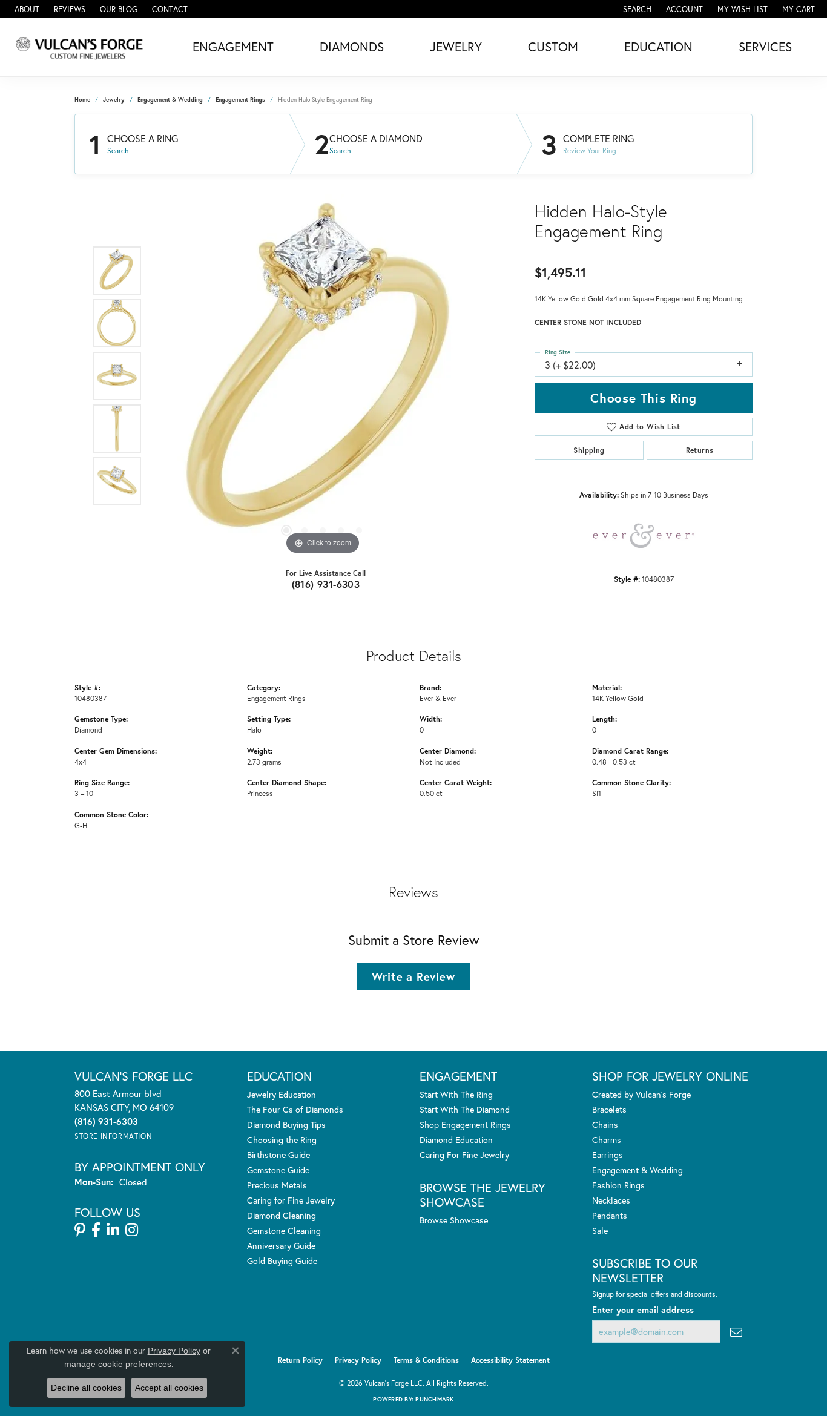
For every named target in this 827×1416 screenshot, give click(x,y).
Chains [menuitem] (605, 1124)
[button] (636, 9)
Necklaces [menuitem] (611, 1200)
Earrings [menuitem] (607, 1155)
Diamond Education (456, 1139)
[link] (25, 9)
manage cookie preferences (117, 1364)
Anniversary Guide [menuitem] (281, 1245)
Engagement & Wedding (170, 100)
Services (765, 46)
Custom (553, 46)
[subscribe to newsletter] (736, 1331)
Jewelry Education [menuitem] (281, 1094)
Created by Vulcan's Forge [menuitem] (641, 1094)
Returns (700, 450)
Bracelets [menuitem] (609, 1109)
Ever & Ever (438, 698)
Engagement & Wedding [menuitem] (637, 1170)
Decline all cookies (86, 1387)
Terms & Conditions (426, 1360)
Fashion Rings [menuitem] (618, 1185)
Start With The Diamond (465, 1109)
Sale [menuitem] (600, 1230)
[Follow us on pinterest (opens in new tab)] (79, 1230)
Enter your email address (643, 1310)
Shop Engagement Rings (465, 1124)
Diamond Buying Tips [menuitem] (286, 1124)
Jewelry (456, 46)
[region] (322, 376)
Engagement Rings (240, 100)
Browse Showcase (454, 1220)
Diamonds (352, 46)
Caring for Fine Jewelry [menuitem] (291, 1200)
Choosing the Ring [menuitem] (282, 1139)
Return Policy (300, 1360)
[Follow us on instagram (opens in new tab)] (131, 1230)
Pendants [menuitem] (609, 1215)
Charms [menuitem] (606, 1139)
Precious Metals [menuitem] (277, 1185)
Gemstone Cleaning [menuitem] (284, 1230)
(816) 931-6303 (326, 584)
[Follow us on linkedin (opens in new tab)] (113, 1230)
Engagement (233, 46)
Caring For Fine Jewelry (464, 1155)
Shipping (588, 450)
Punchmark (434, 1399)
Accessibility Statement (510, 1360)
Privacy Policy (358, 1360)
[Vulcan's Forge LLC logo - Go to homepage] (81, 47)
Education (658, 46)
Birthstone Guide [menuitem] (278, 1155)
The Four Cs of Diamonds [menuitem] (295, 1109)
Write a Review (413, 976)
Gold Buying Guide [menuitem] (282, 1260)
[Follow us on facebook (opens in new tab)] (95, 1230)
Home (82, 100)
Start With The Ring (456, 1094)
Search (117, 151)
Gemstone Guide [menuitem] (278, 1170)
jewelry (114, 100)
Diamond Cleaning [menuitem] (281, 1215)
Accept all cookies (169, 1387)
